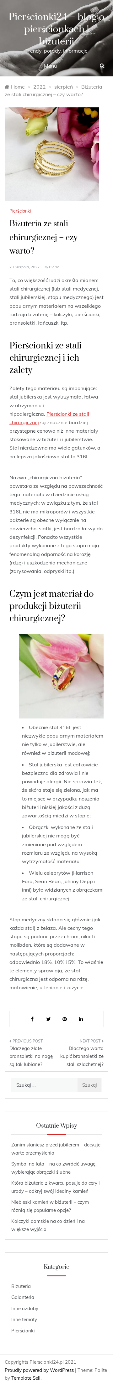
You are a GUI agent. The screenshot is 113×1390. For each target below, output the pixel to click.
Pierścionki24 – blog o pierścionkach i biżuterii (56, 29)
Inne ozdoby (24, 1308)
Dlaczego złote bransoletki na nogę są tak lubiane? (31, 1056)
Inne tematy (24, 1319)
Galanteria (22, 1297)
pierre (54, 267)
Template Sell (25, 1378)
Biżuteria (21, 1286)
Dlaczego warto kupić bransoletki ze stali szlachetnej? (82, 1056)
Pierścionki (20, 211)
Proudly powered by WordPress (40, 1370)
